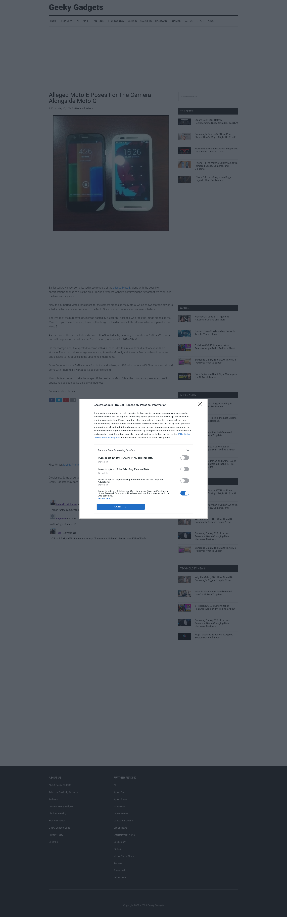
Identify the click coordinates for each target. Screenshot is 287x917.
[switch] (184, 457)
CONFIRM (120, 506)
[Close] (201, 405)
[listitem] (143, 450)
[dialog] (143, 458)
